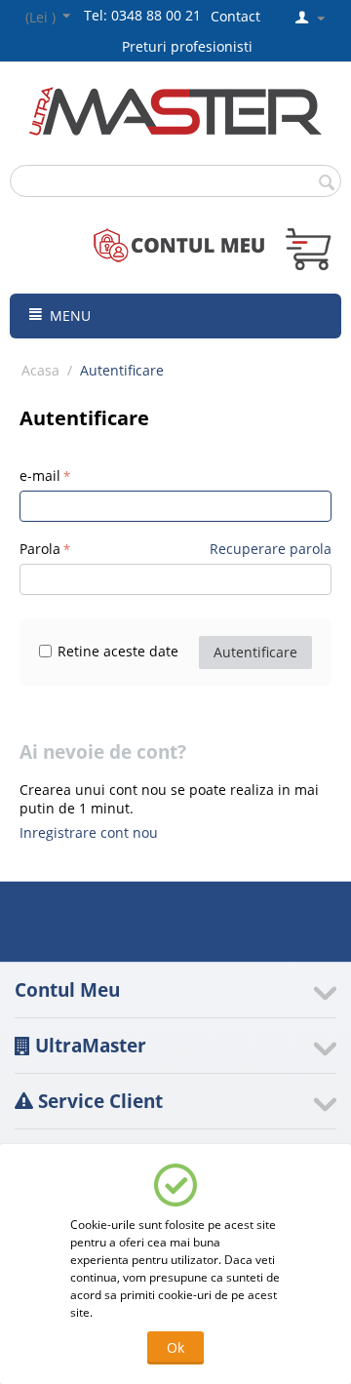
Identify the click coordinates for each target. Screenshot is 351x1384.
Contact (235, 16)
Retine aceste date (118, 651)
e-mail (40, 475)
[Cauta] (326, 182)
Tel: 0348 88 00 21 (142, 15)
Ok (175, 1347)
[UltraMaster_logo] (175, 109)
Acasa (40, 370)
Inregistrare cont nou (89, 832)
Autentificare (255, 652)
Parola (40, 548)
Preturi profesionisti (191, 46)
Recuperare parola (271, 548)
